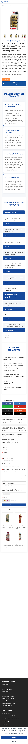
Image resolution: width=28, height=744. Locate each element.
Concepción (4, 724)
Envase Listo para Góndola (8, 696)
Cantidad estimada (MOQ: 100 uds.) (12, 478)
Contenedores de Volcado (8, 698)
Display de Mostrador (7, 689)
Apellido (5, 452)
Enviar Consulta (14, 505)
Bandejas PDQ (5, 694)
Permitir (14, 737)
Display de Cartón (6, 713)
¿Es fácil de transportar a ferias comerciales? (11, 382)
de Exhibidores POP (10, 5)
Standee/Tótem (5, 700)
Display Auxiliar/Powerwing (8, 703)
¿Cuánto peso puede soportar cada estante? (12, 388)
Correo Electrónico (8, 458)
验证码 (5, 497)
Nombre (5, 447)
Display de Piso (5, 684)
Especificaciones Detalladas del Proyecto (14, 469)
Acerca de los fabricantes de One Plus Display (15, 83)
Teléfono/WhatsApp (7, 464)
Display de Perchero (6, 687)
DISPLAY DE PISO (14, 40)
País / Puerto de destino (9, 483)
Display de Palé (5, 691)
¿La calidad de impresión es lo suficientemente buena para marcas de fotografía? (13, 376)
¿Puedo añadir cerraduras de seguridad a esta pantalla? (13, 358)
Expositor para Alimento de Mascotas (11, 718)
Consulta (6, 79)
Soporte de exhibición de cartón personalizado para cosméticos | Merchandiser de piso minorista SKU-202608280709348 (7, 547)
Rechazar (14, 741)
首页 (3, 5)
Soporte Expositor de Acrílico (9, 715)
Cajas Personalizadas (7, 705)
